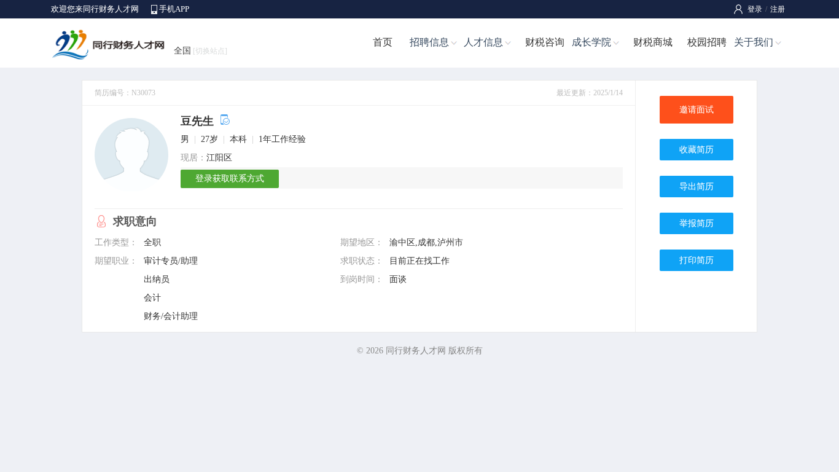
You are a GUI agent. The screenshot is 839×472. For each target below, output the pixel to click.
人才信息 (483, 42)
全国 (200, 50)
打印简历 (696, 260)
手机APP (174, 9)
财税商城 (653, 42)
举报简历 (696, 223)
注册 (777, 9)
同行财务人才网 (416, 350)
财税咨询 (544, 42)
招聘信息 (429, 42)
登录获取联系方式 (229, 178)
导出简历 (696, 186)
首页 (382, 42)
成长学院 (591, 42)
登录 (754, 9)
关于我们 (753, 42)
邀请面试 (696, 109)
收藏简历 (696, 149)
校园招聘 (707, 42)
